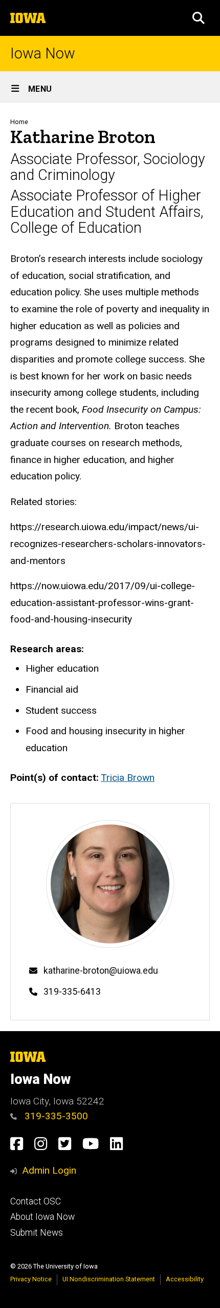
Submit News (36, 1232)
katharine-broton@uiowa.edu (100, 970)
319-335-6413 (72, 992)
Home (19, 122)
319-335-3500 (55, 1116)
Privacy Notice (31, 1279)
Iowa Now (42, 53)
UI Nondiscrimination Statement (108, 1279)
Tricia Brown (128, 777)
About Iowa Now (42, 1217)
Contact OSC (35, 1201)
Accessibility (185, 1279)
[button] (198, 18)
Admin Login (49, 1170)
